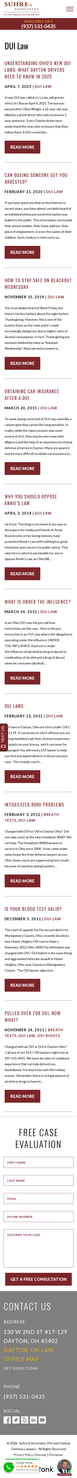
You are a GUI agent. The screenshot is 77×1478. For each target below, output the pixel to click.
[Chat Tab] (38, 739)
